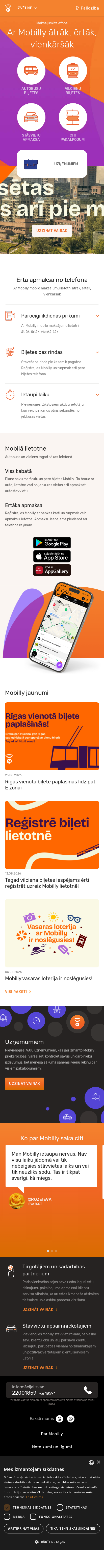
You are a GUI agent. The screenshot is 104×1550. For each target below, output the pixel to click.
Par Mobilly (52, 1434)
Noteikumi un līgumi (52, 1447)
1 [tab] (48, 1251)
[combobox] (91, 1462)
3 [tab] (56, 1251)
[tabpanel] (52, 1181)
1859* (50, 1393)
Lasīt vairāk (34, 1497)
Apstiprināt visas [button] (23, 1528)
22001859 (24, 1393)
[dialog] (52, 1503)
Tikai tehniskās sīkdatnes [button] (73, 1528)
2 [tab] (52, 1251)
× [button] (98, 1462)
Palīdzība (90, 8)
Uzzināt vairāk (51, 231)
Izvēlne (24, 8)
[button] (52, 1541)
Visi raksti (16, 992)
